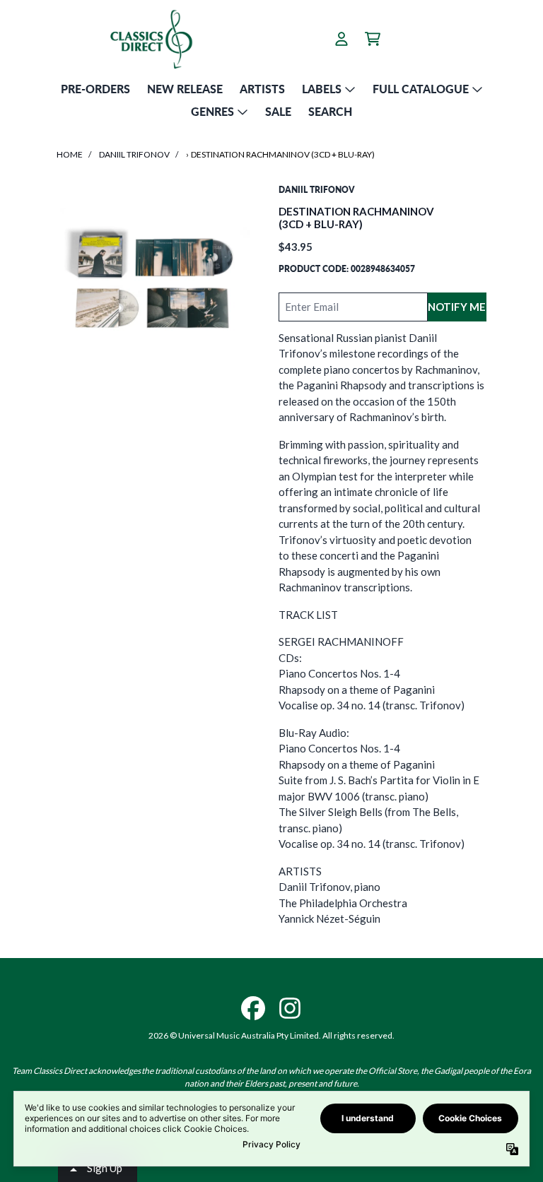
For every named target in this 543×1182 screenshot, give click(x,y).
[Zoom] (153, 280)
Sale (278, 111)
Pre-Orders (95, 88)
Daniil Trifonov (134, 154)
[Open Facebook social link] (253, 1008)
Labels (321, 88)
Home (70, 154)
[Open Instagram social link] (289, 1008)
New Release (185, 88)
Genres (212, 111)
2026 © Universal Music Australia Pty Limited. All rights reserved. (271, 1035)
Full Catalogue (421, 88)
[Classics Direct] (150, 39)
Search (330, 111)
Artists (262, 88)
